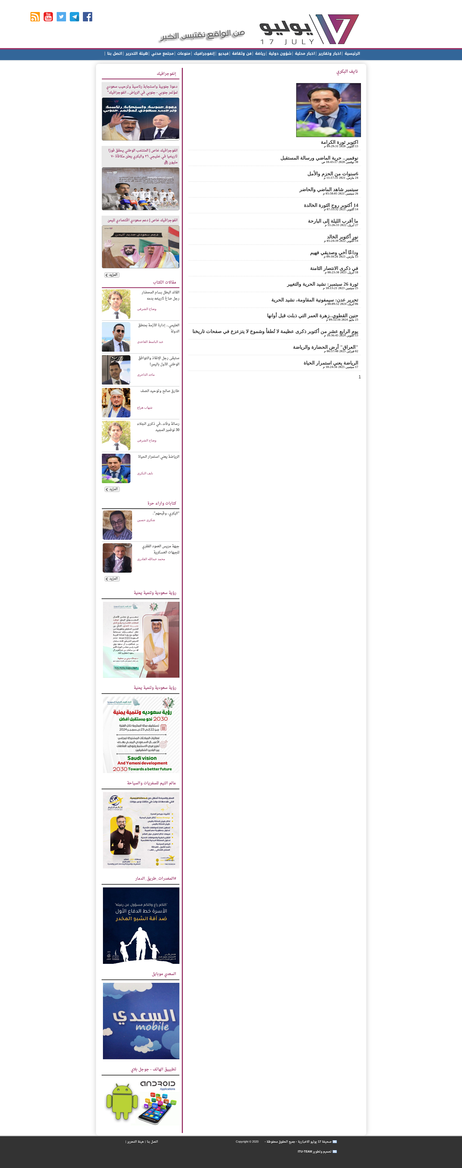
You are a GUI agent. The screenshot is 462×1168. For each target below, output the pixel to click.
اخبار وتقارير (329, 53)
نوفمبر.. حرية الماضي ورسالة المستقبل (319, 158)
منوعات (183, 53)
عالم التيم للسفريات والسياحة (151, 783)
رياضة (259, 53)
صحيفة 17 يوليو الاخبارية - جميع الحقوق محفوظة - (298, 1141)
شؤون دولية (279, 53)
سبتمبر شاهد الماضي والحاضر (328, 189)
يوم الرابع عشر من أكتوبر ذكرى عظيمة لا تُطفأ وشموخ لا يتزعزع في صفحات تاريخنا (275, 331)
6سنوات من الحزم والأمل (332, 173)
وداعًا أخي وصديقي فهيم (334, 252)
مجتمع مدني (162, 53)
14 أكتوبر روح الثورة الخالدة (331, 205)
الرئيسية (351, 53)
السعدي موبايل (164, 974)
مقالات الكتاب (164, 282)
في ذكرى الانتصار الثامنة (334, 268)
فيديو (223, 53)
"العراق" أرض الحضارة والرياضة (325, 347)
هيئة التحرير (136, 53)
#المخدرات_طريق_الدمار (155, 878)
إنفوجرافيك (203, 53)
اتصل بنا (114, 53)
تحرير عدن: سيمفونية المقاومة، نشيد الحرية (314, 299)
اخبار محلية (304, 53)
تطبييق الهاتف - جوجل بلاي (153, 1069)
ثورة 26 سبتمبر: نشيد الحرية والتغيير (322, 284)
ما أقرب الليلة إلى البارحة (333, 221)
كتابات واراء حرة (161, 503)
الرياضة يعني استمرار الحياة (331, 363)
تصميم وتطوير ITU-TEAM (315, 1151)
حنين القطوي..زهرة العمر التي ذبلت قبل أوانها (312, 315)
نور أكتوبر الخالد (342, 236)
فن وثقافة (241, 53)
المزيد (113, 274)
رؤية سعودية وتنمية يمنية (155, 593)
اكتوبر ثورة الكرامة (339, 142)
